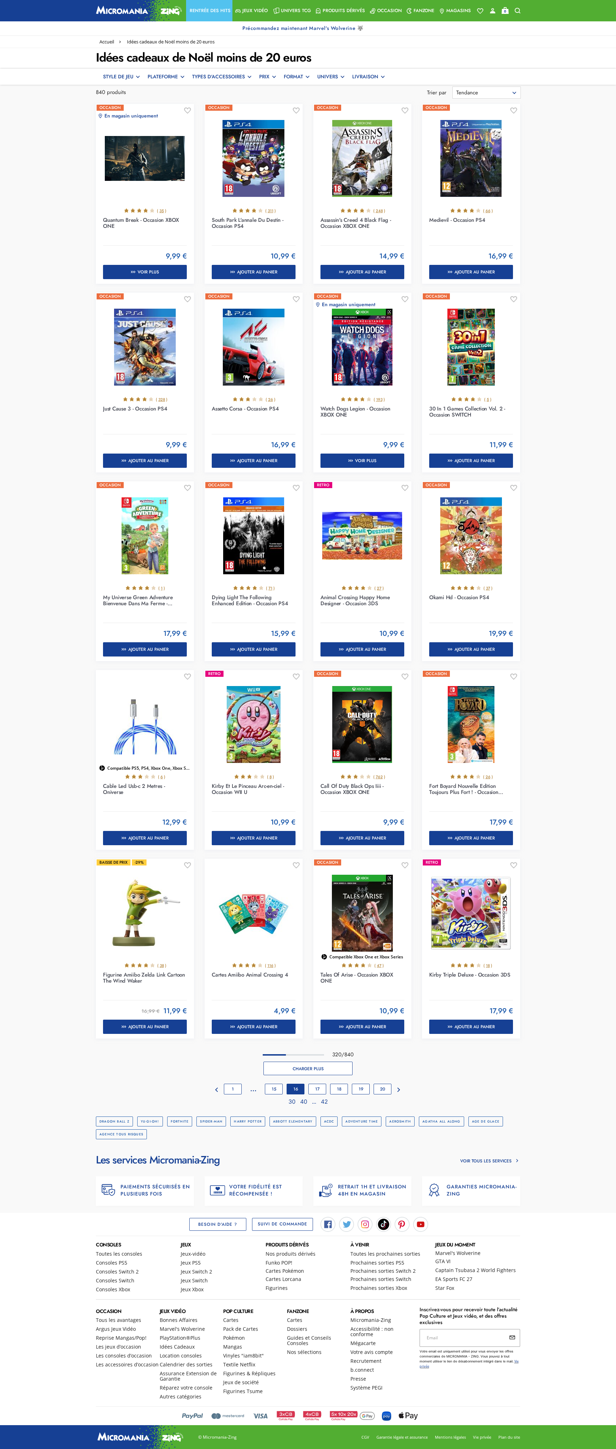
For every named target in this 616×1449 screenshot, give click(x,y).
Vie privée (482, 1437)
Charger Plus (308, 1069)
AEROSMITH (400, 1121)
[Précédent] (216, 1090)
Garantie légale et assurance (402, 1437)
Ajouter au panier (257, 272)
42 (324, 1101)
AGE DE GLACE (486, 1121)
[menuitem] (209, 10)
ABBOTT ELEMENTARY (293, 1121)
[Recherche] (517, 10)
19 (361, 1089)
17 (317, 1089)
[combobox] (486, 92)
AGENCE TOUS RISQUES (121, 1134)
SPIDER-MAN (211, 1121)
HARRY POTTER (248, 1121)
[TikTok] (383, 1223)
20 (382, 1089)
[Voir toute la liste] (480, 11)
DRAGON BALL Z (114, 1121)
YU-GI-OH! (150, 1121)
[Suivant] (399, 1090)
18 (339, 1089)
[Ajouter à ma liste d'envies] (187, 110)
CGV (365, 1437)
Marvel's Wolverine (458, 1253)
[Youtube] (420, 1223)
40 (304, 1101)
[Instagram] (365, 1223)
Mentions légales (450, 1437)
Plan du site (509, 1437)
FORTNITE (180, 1121)
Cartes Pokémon (285, 1270)
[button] (209, 10)
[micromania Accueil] (137, 10)
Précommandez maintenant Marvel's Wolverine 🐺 (303, 28)
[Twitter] (346, 1223)
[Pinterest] (402, 1223)
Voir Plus (148, 272)
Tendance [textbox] (467, 92)
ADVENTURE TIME (361, 1121)
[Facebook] (327, 1223)
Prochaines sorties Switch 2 (383, 1270)
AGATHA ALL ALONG (441, 1121)
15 (274, 1089)
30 (292, 1101)
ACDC (329, 1121)
